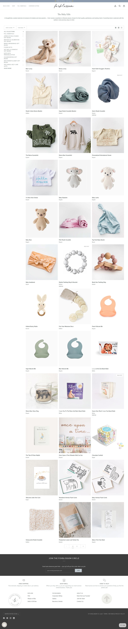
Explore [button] (30, 593)
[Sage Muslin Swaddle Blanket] (75, 91)
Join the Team (81, 598)
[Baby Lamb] (108, 177)
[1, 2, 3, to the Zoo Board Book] (108, 348)
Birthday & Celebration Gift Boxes (11, 40)
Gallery (54, 598)
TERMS (105, 614)
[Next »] (83, 546)
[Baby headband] (42, 262)
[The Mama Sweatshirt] (42, 135)
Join (78, 570)
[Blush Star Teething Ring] (108, 262)
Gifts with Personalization (9, 54)
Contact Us (80, 601)
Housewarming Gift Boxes (10, 58)
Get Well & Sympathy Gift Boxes (11, 50)
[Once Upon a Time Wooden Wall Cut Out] (75, 435)
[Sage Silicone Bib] (42, 348)
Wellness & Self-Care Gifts (11, 65)
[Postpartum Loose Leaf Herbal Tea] (75, 520)
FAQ (29, 596)
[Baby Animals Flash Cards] (108, 477)
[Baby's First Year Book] (108, 520)
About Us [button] (80, 593)
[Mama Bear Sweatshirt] (75, 135)
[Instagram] (10, 618)
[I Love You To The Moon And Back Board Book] (75, 391)
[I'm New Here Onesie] (42, 177)
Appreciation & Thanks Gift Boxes (11, 36)
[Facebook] (4, 618)
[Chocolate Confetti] (108, 435)
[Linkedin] (14, 618)
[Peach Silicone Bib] (108, 306)
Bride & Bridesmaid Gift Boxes (11, 44)
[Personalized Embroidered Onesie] (108, 135)
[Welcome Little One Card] (42, 477)
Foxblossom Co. (94, 614)
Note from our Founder (83, 596)
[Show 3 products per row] (118, 28)
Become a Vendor (57, 601)
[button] (13, 6)
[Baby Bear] (42, 220)
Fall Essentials (9, 33)
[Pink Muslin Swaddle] (75, 220)
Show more (7, 68)
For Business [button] (56, 593)
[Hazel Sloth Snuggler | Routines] (108, 48)
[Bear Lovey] (42, 48)
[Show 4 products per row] (122, 28)
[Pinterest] (7, 618)
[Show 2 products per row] (115, 28)
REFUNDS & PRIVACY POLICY (116, 614)
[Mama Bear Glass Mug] (42, 391)
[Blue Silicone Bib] (75, 348)
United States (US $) (11, 614)
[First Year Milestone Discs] (75, 306)
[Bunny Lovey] (75, 48)
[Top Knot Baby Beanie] (108, 220)
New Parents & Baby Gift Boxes (12, 61)
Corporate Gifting (57, 596)
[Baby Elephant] (75, 177)
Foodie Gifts (8, 47)
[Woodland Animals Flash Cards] (75, 477)
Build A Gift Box (32, 601)
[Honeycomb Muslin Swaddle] (42, 520)
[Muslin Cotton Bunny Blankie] (42, 91)
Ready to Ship (32, 598)
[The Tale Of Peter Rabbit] (42, 435)
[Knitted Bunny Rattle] (42, 306)
